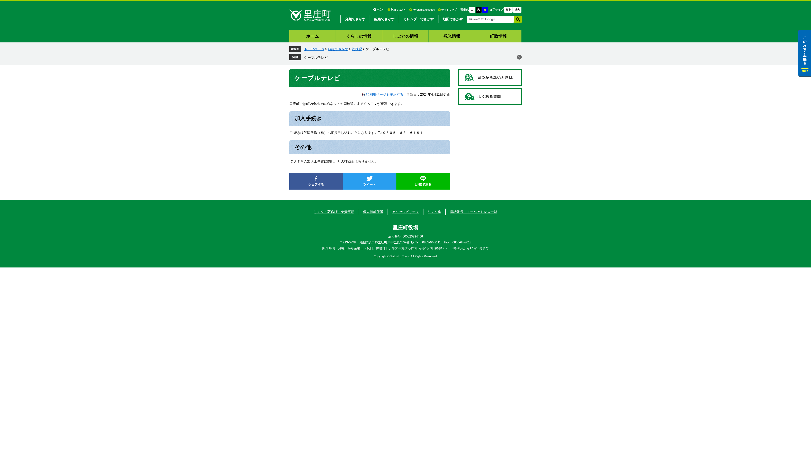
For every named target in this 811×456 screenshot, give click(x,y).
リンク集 (434, 212)
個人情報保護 (373, 212)
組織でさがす (384, 19)
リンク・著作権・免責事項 (334, 212)
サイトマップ (449, 9)
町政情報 (498, 36)
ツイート (369, 184)
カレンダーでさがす (418, 19)
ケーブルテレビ (316, 57)
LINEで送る (423, 184)
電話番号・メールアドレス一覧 (473, 212)
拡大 (517, 9)
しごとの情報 (405, 36)
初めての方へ (398, 9)
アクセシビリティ (405, 212)
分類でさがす (355, 19)
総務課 (357, 49)
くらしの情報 (359, 36)
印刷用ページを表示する (384, 94)
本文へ (380, 9)
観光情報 (452, 36)
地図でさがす (453, 19)
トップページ (314, 49)
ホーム (312, 36)
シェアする (316, 184)
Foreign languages (424, 9)
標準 (508, 9)
